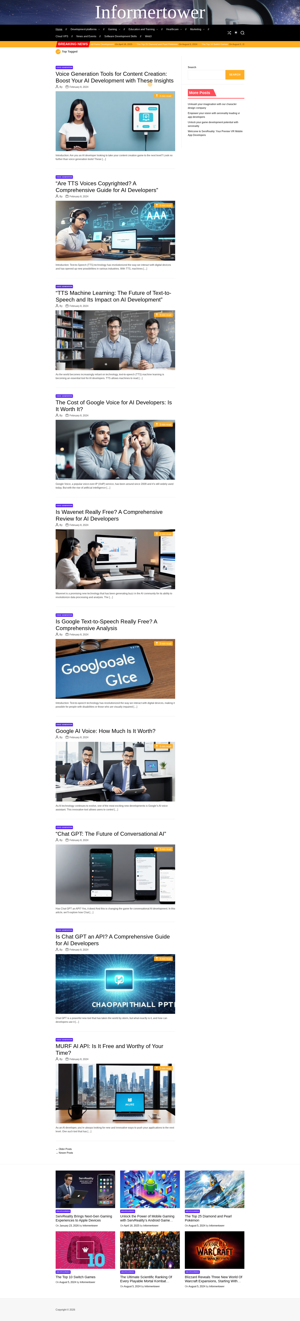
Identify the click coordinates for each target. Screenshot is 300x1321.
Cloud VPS (62, 36)
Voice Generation (64, 67)
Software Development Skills (120, 36)
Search (192, 67)
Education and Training (142, 29)
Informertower (150, 11)
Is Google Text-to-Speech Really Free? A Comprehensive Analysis (106, 624)
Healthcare (172, 29)
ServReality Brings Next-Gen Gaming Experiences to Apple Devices (84, 1218)
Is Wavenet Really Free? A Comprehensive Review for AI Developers (109, 515)
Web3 (148, 36)
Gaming (112, 29)
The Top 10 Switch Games (129, 44)
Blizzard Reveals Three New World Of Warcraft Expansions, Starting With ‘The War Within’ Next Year (213, 1281)
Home (59, 29)
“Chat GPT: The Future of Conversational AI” (111, 834)
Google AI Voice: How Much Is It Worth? (105, 731)
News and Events (86, 36)
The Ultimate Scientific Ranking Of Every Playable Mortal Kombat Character (203, 44)
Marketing (195, 29)
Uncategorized (63, 1211)
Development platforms (84, 29)
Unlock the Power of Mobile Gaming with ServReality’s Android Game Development (147, 1220)
